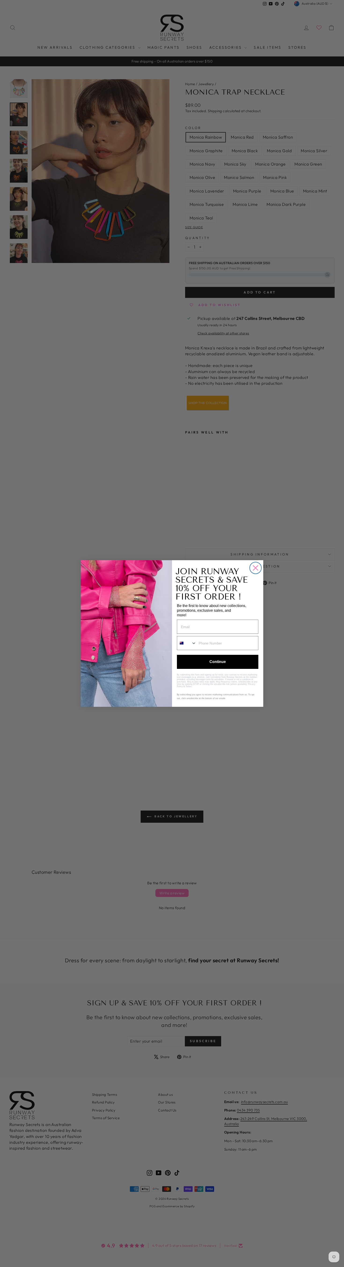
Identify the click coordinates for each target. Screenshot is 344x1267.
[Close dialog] (255, 568)
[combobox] (186, 643)
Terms (189, 686)
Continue (217, 662)
